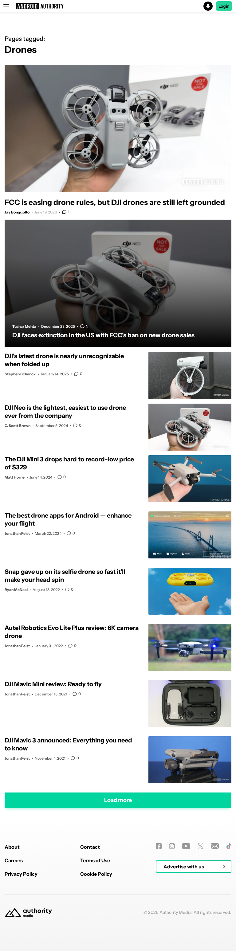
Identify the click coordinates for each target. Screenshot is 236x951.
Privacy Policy (21, 874)
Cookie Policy (96, 874)
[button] (118, 6)
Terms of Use (95, 860)
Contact (90, 847)
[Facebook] (159, 846)
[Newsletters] (215, 846)
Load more (118, 799)
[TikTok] (228, 846)
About (12, 847)
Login (224, 6)
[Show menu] (6, 6)
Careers (14, 860)
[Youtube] (186, 846)
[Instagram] (172, 846)
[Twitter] (200, 846)
